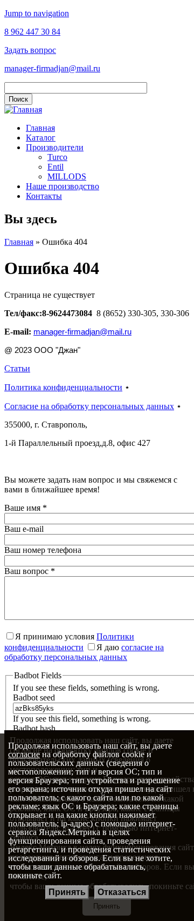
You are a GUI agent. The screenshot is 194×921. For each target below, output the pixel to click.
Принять (67, 892)
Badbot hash (34, 728)
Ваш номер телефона (42, 550)
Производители (55, 147)
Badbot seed (34, 697)
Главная (40, 127)
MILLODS (66, 176)
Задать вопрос (30, 50)
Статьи (17, 368)
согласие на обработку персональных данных (84, 652)
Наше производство (62, 186)
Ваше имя (25, 507)
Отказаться (122, 892)
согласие (24, 754)
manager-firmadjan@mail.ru (52, 68)
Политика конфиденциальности (63, 387)
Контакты (44, 196)
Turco (57, 157)
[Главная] (23, 109)
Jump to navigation (36, 13)
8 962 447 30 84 (32, 31)
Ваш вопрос (29, 571)
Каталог (41, 137)
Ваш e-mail (24, 528)
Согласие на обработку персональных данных (89, 406)
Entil (55, 166)
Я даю (84, 652)
